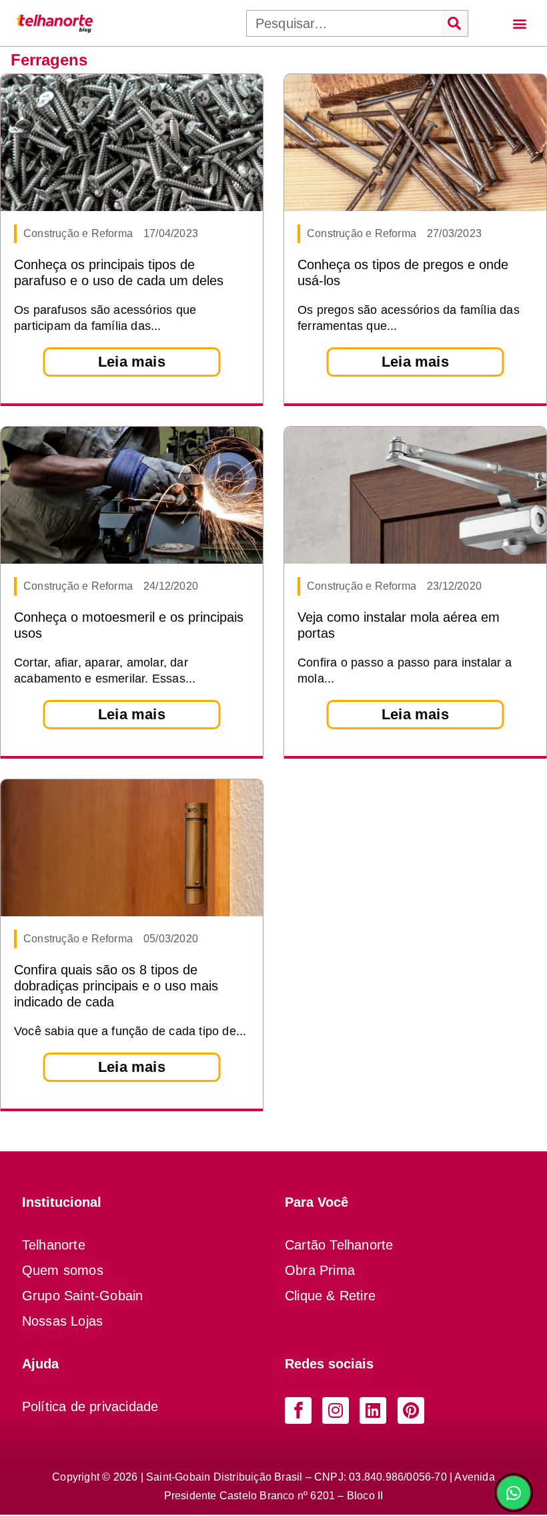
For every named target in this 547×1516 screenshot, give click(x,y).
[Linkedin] (373, 1410)
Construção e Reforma (78, 233)
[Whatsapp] (513, 1492)
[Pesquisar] (454, 23)
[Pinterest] (411, 1410)
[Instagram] (335, 1410)
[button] (519, 23)
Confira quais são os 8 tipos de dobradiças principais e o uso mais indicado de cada (116, 985)
